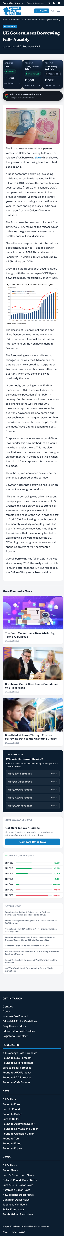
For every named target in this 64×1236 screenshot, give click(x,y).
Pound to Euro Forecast (17, 1058)
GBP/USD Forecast (32, 781)
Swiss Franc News (13, 1209)
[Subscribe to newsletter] (59, 3)
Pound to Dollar (12, 1114)
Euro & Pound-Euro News (18, 1175)
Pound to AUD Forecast (17, 1072)
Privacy (6, 1232)
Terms (14, 1232)
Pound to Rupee (12, 1148)
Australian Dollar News (16, 1190)
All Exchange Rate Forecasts (20, 1053)
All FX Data (9, 1099)
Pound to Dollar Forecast (18, 1062)
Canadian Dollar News (16, 1199)
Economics (16, 19)
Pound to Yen (11, 1138)
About (6, 1011)
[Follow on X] (49, 3)
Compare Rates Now (32, 842)
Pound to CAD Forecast (17, 1082)
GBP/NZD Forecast (32, 797)
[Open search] (52, 11)
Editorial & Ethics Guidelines (20, 1021)
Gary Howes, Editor (14, 1026)
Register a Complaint (15, 1036)
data (38, 157)
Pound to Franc (12, 1143)
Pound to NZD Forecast (17, 1077)
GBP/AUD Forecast (32, 789)
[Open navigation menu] (58, 11)
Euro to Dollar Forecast (17, 1067)
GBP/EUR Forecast (32, 773)
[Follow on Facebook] (54, 3)
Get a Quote (41, 10)
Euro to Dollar (11, 1119)
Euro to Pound (11, 1109)
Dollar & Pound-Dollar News (20, 1180)
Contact (8, 1006)
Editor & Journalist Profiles (19, 1031)
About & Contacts (35, 3)
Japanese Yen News (15, 1204)
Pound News (10, 1170)
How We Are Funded (15, 1016)
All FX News (10, 1165)
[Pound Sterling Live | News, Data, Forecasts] (12, 11)
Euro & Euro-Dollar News (18, 1185)
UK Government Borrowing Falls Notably (42, 19)
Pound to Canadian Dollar (18, 1133)
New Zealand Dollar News (18, 1194)
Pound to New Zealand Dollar (20, 1128)
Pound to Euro (11, 1104)
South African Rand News (18, 1214)
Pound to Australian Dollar (18, 1124)
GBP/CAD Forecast (32, 805)
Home (5, 19)
